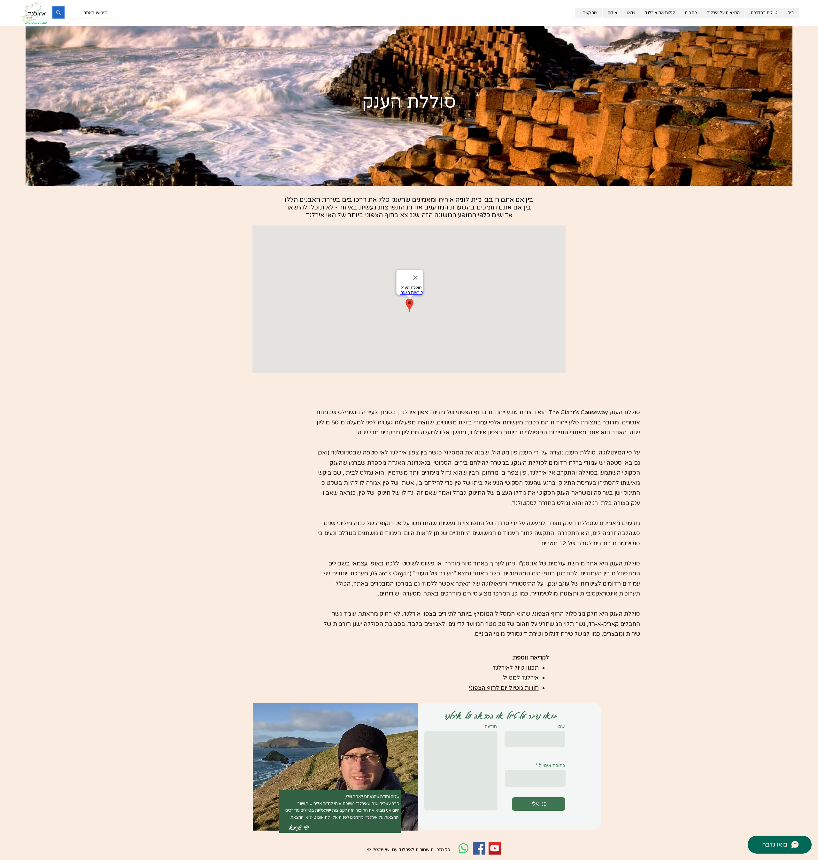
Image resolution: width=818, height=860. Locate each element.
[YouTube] (495, 848)
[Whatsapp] (463, 848)
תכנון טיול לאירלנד (515, 667)
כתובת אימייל (552, 765)
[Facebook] (479, 848)
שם (561, 726)
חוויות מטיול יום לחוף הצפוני (504, 687)
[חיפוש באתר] (58, 12)
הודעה (491, 726)
